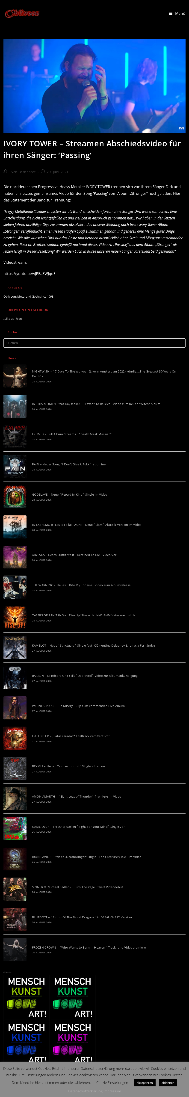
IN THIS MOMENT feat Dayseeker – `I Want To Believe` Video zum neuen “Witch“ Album (96, 404)
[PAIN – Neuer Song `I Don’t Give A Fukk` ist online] (15, 466)
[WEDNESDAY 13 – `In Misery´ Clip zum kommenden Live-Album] (15, 707)
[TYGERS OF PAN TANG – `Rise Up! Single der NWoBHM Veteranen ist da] (15, 617)
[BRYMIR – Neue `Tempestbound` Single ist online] (15, 768)
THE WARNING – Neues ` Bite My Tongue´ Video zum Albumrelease (81, 585)
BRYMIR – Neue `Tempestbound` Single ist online (68, 766)
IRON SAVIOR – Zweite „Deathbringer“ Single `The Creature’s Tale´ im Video (87, 857)
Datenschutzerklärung (85, 1091)
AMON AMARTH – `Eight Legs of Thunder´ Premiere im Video (76, 796)
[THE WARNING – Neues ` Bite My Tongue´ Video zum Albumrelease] (15, 587)
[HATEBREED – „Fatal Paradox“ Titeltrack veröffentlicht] (15, 738)
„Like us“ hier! (12, 318)
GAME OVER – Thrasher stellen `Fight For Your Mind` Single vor (78, 827)
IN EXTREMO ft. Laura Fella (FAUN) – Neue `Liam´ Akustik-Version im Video (87, 525)
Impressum (112, 1091)
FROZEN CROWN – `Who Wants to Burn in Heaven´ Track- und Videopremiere (89, 947)
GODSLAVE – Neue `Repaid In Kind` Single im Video (69, 494)
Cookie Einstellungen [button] (112, 1082)
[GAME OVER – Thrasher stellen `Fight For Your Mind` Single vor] (15, 828)
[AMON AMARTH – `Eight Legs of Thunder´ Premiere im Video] (15, 798)
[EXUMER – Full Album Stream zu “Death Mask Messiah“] (15, 436)
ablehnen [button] (168, 1083)
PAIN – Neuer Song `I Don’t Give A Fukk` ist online (69, 464)
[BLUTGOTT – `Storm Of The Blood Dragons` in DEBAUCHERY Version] (15, 919)
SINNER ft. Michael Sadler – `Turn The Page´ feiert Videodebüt (77, 887)
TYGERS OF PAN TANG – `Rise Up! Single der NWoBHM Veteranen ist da (84, 615)
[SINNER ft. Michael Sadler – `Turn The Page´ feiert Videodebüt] (15, 889)
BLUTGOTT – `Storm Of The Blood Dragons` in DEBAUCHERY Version (82, 917)
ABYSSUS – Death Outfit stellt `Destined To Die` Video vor (74, 555)
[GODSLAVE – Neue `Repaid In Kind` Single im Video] (15, 496)
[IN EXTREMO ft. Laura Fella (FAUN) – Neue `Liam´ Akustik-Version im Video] (15, 526)
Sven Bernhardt (23, 172)
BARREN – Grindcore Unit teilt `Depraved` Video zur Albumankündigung (85, 676)
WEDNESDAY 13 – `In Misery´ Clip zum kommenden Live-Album (78, 706)
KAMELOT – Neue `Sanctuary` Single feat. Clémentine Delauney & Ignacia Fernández (93, 645)
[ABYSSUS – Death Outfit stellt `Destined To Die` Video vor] (15, 557)
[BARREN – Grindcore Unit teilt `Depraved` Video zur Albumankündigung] (15, 677)
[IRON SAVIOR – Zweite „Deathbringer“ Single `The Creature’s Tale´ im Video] (15, 858)
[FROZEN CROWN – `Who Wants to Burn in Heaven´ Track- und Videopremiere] (15, 949)
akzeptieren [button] (145, 1083)
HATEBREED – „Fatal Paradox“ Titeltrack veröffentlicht (71, 736)
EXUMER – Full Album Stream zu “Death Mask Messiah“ (72, 434)
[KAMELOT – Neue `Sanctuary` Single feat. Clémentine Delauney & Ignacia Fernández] (15, 647)
